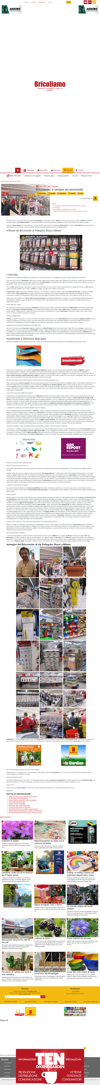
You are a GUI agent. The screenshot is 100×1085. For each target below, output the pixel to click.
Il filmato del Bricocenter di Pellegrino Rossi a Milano (69, 206)
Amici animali (8, 1063)
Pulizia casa (84, 1076)
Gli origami (7, 1072)
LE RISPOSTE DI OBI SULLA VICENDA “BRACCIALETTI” (23, 796)
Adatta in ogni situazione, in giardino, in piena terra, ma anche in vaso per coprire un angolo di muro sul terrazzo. (82, 942)
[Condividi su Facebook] (2, 221)
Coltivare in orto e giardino (33, 176)
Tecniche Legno (49, 176)
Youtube (34, 1001)
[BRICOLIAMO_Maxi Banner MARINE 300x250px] (82, 832)
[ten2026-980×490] (50, 1066)
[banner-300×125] (11, 9)
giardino (72, 193)
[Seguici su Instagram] (10, 2)
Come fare (7, 1066)
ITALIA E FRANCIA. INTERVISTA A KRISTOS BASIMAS (22, 800)
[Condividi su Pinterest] (2, 224)
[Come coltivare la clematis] (82, 927)
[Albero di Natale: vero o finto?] (50, 894)
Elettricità (83, 1069)
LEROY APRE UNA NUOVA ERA (17, 802)
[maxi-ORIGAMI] (28, 448)
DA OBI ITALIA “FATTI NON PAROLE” (18, 798)
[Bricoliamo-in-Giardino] (73, 755)
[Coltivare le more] (50, 927)
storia (28, 307)
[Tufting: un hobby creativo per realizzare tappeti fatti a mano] (82, 861)
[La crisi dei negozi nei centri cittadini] (82, 894)
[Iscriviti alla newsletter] (75, 991)
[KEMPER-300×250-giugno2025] (50, 862)
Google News (94, 1001)
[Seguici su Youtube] (5, 2)
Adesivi (83, 1063)
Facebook (14, 1001)
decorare (52, 193)
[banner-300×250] (17, 896)
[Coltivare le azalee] (17, 830)
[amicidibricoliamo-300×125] (25, 1011)
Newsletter (42, 2)
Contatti (33, 2)
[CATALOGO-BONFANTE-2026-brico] (28, 356)
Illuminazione (85, 1072)
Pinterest (74, 1001)
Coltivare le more (42, 938)
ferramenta (63, 193)
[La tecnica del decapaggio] (50, 962)
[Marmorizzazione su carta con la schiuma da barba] (50, 830)
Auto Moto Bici (85, 1066)
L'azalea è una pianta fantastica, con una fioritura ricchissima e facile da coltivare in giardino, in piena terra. (16, 845)
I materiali (7, 1076)
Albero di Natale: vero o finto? (48, 905)
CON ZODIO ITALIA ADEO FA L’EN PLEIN (19, 807)
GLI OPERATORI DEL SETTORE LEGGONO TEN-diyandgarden (25, 812)
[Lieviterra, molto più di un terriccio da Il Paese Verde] (17, 861)
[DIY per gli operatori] (85, 2)
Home (2, 181)
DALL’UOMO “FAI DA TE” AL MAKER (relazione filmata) (23, 809)
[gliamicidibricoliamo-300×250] (73, 356)
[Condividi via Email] (2, 234)
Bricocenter (42, 193)
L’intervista (56, 207)
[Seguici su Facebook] (7, 2)
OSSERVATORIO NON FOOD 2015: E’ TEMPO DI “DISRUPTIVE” (25, 811)
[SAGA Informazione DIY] (94, 2)
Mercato (7, 181)
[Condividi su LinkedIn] (2, 227)
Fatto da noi (7, 1069)
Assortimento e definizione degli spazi (64, 209)
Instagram (54, 1001)
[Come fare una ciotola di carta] (82, 961)
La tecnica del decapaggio (46, 973)
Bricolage (4, 1059)
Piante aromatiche (63, 176)
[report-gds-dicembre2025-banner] (73, 448)
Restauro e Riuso (86, 176)
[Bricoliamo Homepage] (18, 170)
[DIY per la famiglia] (90, 2)
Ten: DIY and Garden (15, 181)
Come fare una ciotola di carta (81, 972)
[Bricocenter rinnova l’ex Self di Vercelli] (17, 928)
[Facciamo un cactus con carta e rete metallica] (17, 961)
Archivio (26, 2)
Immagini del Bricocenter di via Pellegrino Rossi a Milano (70, 211)
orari (81, 193)
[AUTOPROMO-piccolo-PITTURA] (75, 1011)
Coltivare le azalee (10, 841)
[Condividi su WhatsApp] (2, 231)
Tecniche (75, 176)
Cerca (68, 2)
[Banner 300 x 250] (28, 755)
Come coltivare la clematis (79, 938)
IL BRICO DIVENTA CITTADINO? (17, 804)
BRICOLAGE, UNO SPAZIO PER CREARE (19, 805)
